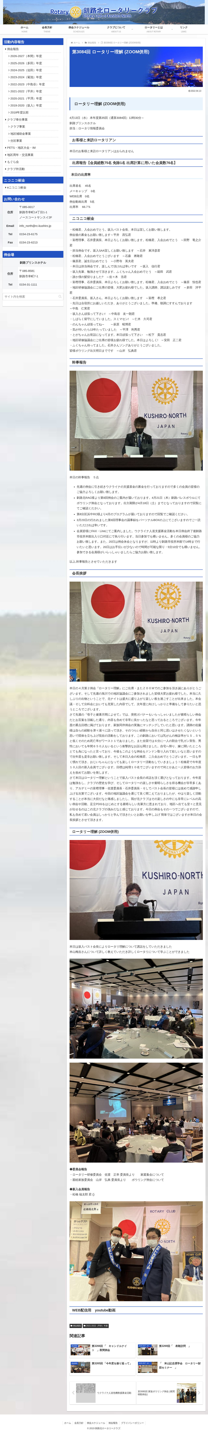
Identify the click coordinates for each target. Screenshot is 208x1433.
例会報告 (77, 1326)
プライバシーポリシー (132, 1423)
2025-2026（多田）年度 (26, 63)
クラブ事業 (17, 126)
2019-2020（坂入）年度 (26, 105)
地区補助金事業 (20, 133)
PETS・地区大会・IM (21, 147)
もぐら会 (13, 161)
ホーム (67, 1423)
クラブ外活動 (16, 169)
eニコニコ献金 (16, 187)
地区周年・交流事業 (20, 154)
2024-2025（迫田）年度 (26, 70)
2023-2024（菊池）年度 (26, 77)
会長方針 (79, 1423)
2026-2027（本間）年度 (26, 56)
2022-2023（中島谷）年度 (27, 84)
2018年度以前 (19, 112)
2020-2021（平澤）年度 (26, 98)
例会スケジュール (96, 1423)
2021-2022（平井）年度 (97, 1326)
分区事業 (16, 140)
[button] (60, 296)
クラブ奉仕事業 (17, 119)
